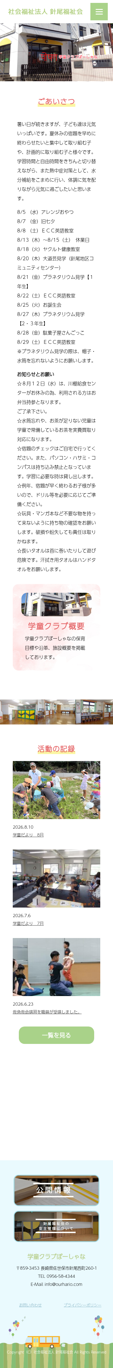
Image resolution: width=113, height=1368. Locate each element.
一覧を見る (56, 1035)
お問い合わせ (30, 1305)
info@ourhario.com (63, 1284)
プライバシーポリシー (82, 1305)
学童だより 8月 (28, 835)
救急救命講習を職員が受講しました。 (47, 1012)
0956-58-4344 (61, 1276)
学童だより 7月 (28, 923)
